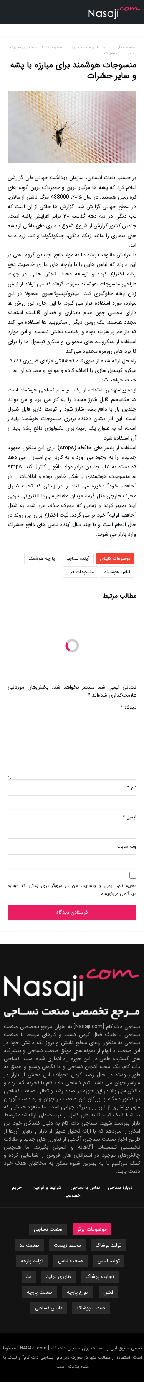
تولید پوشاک (108, 1245)
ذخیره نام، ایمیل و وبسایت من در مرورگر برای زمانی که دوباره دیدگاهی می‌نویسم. (72, 889)
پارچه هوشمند (41, 558)
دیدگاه (128, 707)
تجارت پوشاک (100, 1277)
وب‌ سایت (126, 846)
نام (131, 787)
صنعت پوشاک (91, 1308)
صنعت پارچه (39, 1292)
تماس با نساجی (85, 1187)
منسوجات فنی (80, 571)
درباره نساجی (120, 1187)
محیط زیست (67, 1245)
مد (28, 1277)
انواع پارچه (78, 1292)
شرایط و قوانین (46, 1187)
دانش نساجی (48, 1308)
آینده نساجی (77, 558)
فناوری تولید (58, 1277)
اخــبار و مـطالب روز (90, 47)
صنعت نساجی (48, 1230)
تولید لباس (109, 1261)
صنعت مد (29, 1245)
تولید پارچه (32, 1261)
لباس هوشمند (117, 571)
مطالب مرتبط (119, 597)
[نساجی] (114, 5)
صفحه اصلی (126, 47)
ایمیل (129, 817)
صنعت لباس (70, 1261)
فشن (108, 1292)
